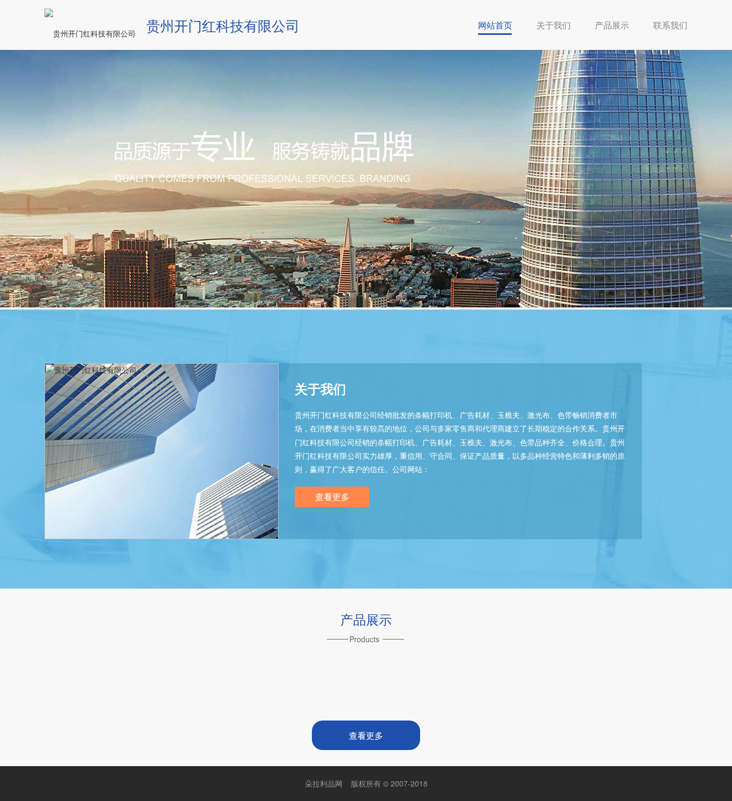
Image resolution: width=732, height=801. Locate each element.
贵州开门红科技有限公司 (223, 25)
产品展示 (612, 25)
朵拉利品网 (323, 783)
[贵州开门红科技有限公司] (90, 33)
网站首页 (495, 25)
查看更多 (332, 496)
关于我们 (553, 25)
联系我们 (670, 25)
